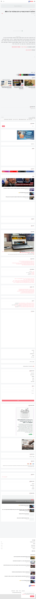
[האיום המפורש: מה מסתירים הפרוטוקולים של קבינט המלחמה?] (32, 573)
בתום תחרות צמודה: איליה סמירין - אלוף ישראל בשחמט (26, 290)
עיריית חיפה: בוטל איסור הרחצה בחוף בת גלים (27, 292)
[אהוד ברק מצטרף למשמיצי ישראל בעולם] (32, 519)
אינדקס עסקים (32, 353)
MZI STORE (32, 381)
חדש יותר (33, 117)
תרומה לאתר (13, 590)
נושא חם (33, 273)
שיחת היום (32, 274)
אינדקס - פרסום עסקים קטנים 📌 (27, 252)
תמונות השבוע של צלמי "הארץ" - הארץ (29, 279)
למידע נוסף (23, 594)
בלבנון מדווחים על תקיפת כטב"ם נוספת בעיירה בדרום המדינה (25, 291)
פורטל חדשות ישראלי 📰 (15, 592)
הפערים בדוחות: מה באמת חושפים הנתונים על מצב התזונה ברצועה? (6, 87)
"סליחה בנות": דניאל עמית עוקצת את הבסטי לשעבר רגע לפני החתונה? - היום (23, 280)
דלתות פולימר (32, 374)
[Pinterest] (20, 75)
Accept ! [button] (32, 596)
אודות (20, 590)
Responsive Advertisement (18, 6)
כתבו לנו (17, 590)
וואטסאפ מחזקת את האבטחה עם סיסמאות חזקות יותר (26, 306)
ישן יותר (2, 117)
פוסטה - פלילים (32, 361)
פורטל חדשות (32, 485)
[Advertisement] (18, 22)
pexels (33, 487)
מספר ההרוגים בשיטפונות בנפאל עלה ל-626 (28, 264)
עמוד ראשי (23, 590)
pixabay (33, 483)
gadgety (33, 376)
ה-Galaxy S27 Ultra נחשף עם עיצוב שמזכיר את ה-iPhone (24, 305)
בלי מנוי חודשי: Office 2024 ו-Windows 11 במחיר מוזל (26, 303)
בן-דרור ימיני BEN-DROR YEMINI (19, 46)
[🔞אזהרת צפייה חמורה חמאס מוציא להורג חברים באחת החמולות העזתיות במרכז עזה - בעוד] (32, 510)
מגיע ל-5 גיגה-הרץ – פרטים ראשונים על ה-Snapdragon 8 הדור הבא (25, 305)
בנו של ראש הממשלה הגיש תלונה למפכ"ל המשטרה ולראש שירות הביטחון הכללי (18, 87)
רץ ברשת (18, 548)
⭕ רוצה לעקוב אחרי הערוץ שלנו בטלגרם (28, 366)
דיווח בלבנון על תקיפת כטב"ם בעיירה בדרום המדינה (27, 293)
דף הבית (34, 9)
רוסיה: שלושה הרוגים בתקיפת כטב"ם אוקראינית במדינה (26, 261)
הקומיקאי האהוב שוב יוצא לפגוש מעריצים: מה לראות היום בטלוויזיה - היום (24, 282)
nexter (33, 378)
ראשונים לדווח (32, 272)
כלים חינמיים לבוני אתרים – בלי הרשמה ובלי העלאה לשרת (21, 560)
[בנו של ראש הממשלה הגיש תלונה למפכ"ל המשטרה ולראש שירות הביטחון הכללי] (32, 197)
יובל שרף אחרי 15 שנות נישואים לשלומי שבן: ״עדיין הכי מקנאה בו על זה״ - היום (23, 281)
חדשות (31, 9)
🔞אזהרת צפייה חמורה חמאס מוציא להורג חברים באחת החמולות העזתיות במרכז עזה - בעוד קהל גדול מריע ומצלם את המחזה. (15, 510)
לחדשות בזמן (29, 49)
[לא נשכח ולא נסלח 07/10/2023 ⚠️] (32, 193)
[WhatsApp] (22, 75)
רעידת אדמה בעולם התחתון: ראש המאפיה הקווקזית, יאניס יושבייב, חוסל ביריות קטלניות (16, 188)
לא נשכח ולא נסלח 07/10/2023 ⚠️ (24, 192)
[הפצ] (32, 557)
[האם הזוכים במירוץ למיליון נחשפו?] (32, 514)
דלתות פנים (32, 373)
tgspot (33, 379)
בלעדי (33, 271)
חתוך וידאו (32, 357)
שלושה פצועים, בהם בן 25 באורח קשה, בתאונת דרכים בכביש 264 (25, 264)
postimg (33, 488)
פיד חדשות (32, 143)
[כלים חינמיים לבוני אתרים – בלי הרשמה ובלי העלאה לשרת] (32, 562)
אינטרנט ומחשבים (18, 542)
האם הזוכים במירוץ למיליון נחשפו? (24, 513)
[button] (34, 1)
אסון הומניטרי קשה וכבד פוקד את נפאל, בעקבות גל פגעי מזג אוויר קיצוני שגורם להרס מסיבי (16, 565)
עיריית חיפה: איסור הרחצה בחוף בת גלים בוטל (27, 262)
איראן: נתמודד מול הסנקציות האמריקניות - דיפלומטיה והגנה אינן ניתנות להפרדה (23, 263)
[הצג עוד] (16, 75)
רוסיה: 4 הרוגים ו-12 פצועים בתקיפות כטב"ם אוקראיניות (26, 289)
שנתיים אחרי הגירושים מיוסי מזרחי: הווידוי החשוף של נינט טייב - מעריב (24, 278)
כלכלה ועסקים (18, 547)
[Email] (18, 75)
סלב (33, 352)
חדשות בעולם (18, 545)
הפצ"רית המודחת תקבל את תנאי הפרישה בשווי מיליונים (30, 87)
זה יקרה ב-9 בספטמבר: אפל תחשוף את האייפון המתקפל (26, 304)
